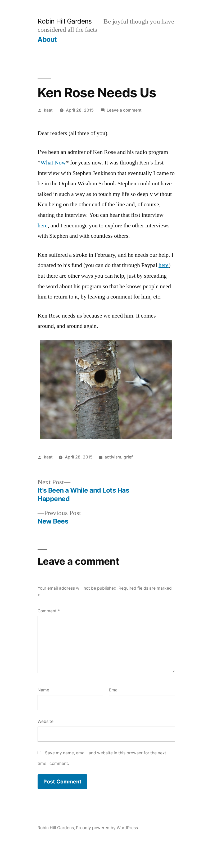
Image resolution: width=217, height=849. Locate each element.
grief (128, 457)
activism (113, 457)
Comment (49, 610)
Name (43, 689)
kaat (48, 110)
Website (45, 721)
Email (114, 689)
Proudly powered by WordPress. (107, 827)
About (47, 39)
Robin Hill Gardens (65, 21)
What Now (53, 162)
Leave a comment (124, 110)
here (43, 225)
